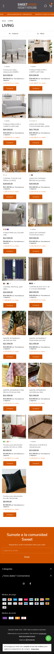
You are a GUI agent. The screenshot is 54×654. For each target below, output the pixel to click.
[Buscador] (45, 6)
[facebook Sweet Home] (30, 584)
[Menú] (4, 6)
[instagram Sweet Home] (24, 584)
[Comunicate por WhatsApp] (48, 638)
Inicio (4, 21)
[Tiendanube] (27, 640)
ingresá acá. (43, 633)
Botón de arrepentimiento (27, 636)
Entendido (35, 649)
